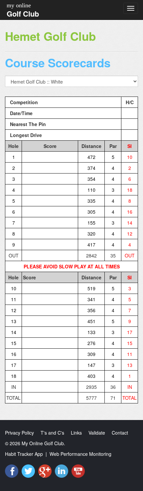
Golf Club (23, 13)
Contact (120, 432)
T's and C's (52, 432)
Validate (96, 432)
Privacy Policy (19, 432)
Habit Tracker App (24, 454)
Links (76, 432)
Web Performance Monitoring (80, 454)
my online (19, 5)
